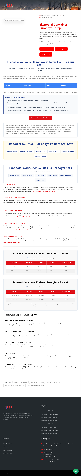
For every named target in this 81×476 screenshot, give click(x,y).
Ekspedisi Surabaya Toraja (20, 382)
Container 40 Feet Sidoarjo (49, 427)
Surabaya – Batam (53, 151)
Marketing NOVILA (47, 49)
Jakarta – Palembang (65, 175)
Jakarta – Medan (14, 175)
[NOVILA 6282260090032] (67, 450)
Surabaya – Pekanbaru (26, 151)
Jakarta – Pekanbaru (27, 175)
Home (41, 21)
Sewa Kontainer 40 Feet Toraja (36, 385)
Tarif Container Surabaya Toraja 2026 (14, 385)
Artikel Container (46, 18)
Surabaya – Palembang (68, 151)
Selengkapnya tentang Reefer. (11, 242)
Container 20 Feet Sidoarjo (49, 424)
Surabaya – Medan (12, 151)
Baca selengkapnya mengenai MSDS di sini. (43, 191)
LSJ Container (7, 444)
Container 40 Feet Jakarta (49, 420)
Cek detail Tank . (24, 217)
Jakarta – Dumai (40, 175)
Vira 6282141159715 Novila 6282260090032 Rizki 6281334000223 (50, 454)
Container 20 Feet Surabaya (49, 411)
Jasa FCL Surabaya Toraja (53, 382)
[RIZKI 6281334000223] (67, 464)
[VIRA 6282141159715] (67, 457)
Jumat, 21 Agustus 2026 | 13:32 (49, 15)
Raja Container (7, 453)
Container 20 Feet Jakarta (49, 417)
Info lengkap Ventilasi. (20, 230)
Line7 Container (8, 450)
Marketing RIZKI (46, 54)
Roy (63, 15)
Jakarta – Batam (52, 175)
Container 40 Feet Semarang (49, 434)
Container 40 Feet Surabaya (49, 414)
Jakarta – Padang (40, 180)
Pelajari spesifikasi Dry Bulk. (19, 204)
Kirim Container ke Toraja (37, 382)
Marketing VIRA (61, 49)
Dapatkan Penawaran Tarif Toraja (40, 118)
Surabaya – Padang (40, 156)
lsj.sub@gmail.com (48, 449)
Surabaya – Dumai (40, 151)
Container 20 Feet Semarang (49, 430)
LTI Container (7, 447)
